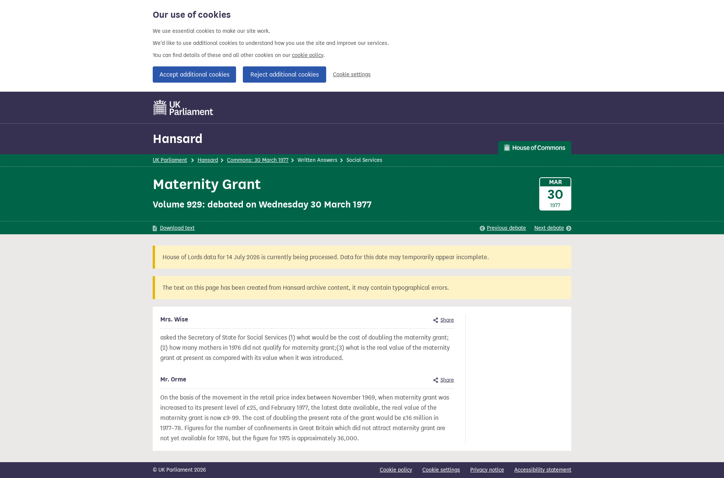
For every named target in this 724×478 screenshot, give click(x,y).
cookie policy (307, 55)
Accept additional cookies (194, 74)
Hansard (177, 138)
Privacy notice (487, 470)
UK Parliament (170, 160)
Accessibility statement (542, 470)
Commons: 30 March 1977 (257, 160)
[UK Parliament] (183, 107)
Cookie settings (352, 74)
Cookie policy (396, 470)
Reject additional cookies (284, 74)
